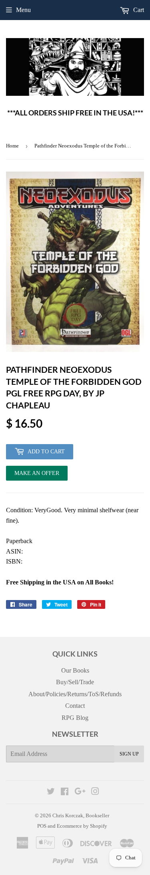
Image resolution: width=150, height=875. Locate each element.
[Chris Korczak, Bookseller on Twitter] (51, 792)
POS (41, 826)
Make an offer (37, 475)
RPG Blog (75, 717)
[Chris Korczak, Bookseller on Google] (80, 792)
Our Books (75, 670)
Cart (138, 9)
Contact (75, 705)
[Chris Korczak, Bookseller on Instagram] (95, 792)
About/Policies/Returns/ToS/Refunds (75, 694)
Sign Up (129, 754)
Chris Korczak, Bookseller (80, 815)
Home (12, 146)
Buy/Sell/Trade (75, 682)
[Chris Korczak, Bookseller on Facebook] (64, 792)
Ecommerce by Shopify (82, 826)
